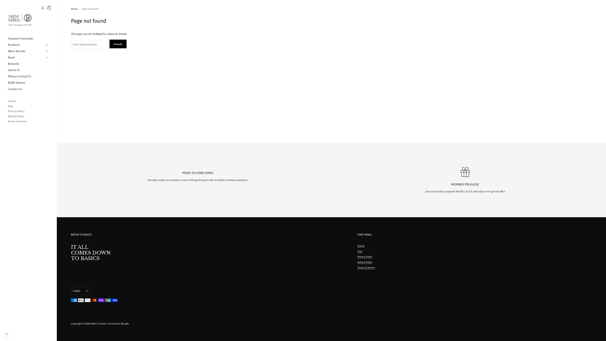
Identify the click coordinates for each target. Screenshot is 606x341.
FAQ (359, 251)
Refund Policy (364, 262)
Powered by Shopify (118, 323)
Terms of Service (366, 267)
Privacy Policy (364, 256)
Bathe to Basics (99, 323)
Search (118, 44)
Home (74, 9)
